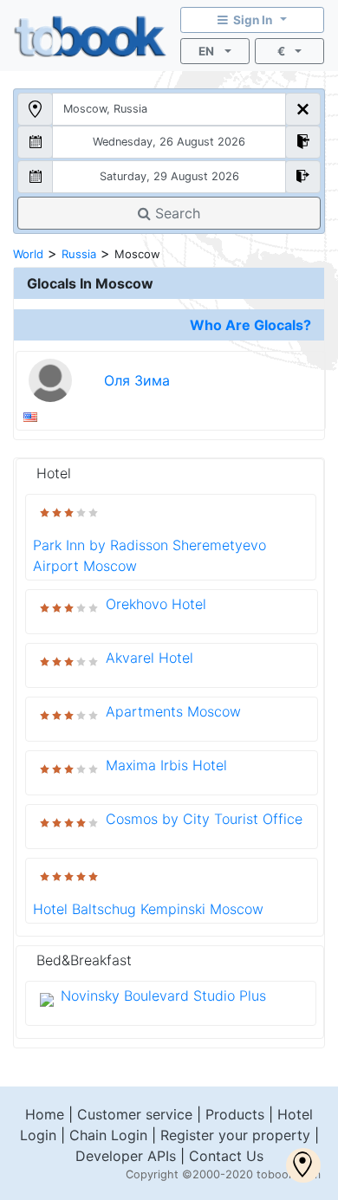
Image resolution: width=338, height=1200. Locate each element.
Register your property (235, 1135)
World (28, 254)
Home (44, 1114)
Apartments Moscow (173, 711)
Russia (79, 254)
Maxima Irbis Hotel (166, 765)
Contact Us (226, 1155)
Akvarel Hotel (149, 657)
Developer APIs (125, 1155)
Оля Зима (137, 380)
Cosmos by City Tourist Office (204, 818)
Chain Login (108, 1135)
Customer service (134, 1114)
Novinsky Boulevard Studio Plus (163, 995)
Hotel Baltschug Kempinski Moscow (148, 909)
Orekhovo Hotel (156, 604)
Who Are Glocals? (250, 325)
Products (234, 1114)
